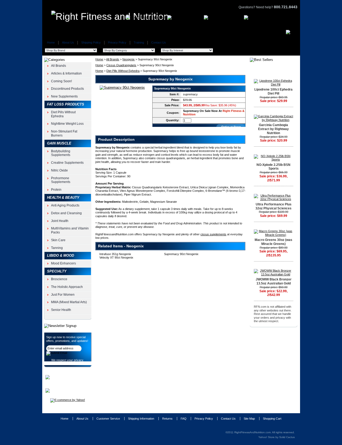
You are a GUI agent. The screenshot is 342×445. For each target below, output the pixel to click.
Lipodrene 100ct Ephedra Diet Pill (273, 91)
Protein (56, 190)
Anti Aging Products (65, 205)
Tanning (57, 248)
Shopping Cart (272, 418)
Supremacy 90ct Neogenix (181, 254)
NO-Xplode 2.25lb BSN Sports (273, 167)
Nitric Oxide (59, 170)
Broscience (59, 279)
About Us (68, 42)
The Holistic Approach (67, 287)
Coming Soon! (61, 81)
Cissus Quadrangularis (121, 65)
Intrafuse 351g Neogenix (115, 254)
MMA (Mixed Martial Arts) (69, 302)
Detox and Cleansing (66, 213)
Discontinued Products (67, 89)
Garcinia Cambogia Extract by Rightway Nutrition (273, 129)
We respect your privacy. (67, 360)
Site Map (249, 418)
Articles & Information (66, 73)
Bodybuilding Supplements (60, 153)
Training (139, 42)
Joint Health (59, 221)
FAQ (183, 418)
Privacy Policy (117, 42)
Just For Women (63, 294)
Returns (167, 418)
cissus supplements (213, 234)
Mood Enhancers (63, 263)
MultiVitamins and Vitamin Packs (70, 230)
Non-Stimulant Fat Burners (64, 133)
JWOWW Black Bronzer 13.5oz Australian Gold (274, 281)
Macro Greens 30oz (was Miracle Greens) (273, 242)
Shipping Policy (91, 42)
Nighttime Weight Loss (67, 124)
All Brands (112, 59)
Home (51, 42)
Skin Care (58, 240)
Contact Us (158, 42)
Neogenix (128, 59)
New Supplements (64, 96)
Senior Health (61, 310)
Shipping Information (141, 418)
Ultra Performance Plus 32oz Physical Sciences (273, 206)
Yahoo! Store (266, 437)
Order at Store (231, 126)
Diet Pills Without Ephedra (122, 70)
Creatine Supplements (67, 163)
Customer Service (108, 418)
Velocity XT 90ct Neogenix (116, 257)
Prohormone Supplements (60, 180)
